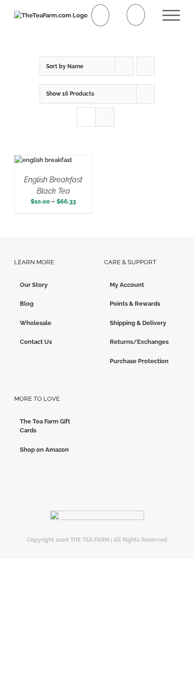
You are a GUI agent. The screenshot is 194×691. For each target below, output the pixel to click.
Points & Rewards (135, 303)
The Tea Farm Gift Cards (45, 426)
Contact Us (36, 341)
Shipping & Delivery (138, 322)
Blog (26, 303)
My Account (127, 284)
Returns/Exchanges (139, 341)
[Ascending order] (146, 66)
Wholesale (35, 322)
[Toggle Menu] (171, 15)
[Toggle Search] (136, 15)
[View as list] (105, 117)
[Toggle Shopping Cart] (100, 15)
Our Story (34, 284)
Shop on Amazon (44, 449)
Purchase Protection (139, 361)
